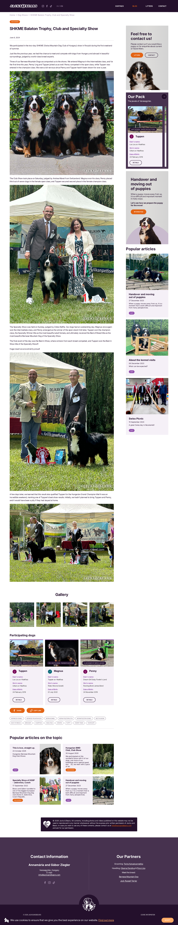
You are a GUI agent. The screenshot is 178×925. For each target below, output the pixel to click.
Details (19, 700)
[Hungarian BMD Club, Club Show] (88, 759)
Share (19, 710)
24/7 (15, 770)
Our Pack (119, 6)
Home (12, 15)
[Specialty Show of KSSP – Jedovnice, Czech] (35, 790)
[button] (164, 96)
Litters (149, 6)
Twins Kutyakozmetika (133, 864)
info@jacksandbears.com (122, 825)
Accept (167, 920)
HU (58, 6)
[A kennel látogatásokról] (147, 347)
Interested (138, 212)
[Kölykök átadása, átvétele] (88, 790)
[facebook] (46, 6)
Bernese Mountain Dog (128, 876)
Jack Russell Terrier (128, 881)
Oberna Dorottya (128, 868)
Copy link (37, 710)
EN (62, 6)
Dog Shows (23, 15)
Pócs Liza (141, 868)
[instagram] (42, 6)
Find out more (106, 920)
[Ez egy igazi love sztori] (35, 759)
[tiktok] (50, 6)
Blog (134, 6)
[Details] (26, 672)
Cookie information (148, 915)
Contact (162, 6)
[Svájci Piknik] (147, 406)
